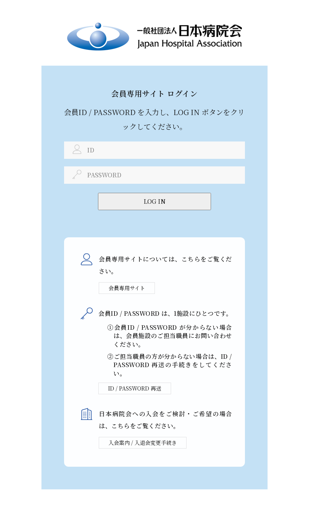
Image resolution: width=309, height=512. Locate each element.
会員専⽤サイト (127, 288)
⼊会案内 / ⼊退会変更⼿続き (143, 442)
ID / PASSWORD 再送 (134, 388)
